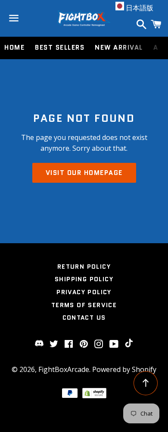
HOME (14, 47)
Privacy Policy (84, 292)
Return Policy (84, 266)
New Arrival (119, 47)
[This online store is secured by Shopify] (94, 395)
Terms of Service (84, 305)
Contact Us (84, 317)
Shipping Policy (84, 279)
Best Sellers (59, 47)
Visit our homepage (84, 173)
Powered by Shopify (124, 369)
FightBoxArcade (63, 369)
